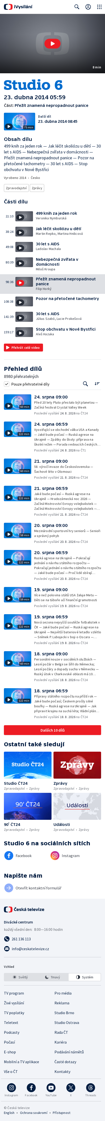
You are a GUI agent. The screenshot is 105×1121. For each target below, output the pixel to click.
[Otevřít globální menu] (99, 7)
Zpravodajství (16, 188)
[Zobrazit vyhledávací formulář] (77, 7)
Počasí (9, 1042)
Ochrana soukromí (33, 1112)
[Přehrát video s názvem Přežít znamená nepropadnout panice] (52, 44)
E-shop (10, 1051)
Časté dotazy (65, 1061)
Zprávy (37, 188)
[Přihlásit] (88, 7)
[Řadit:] (97, 383)
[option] (20, 977)
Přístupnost (61, 1112)
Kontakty (62, 1071)
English (9, 1112)
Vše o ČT (11, 1071)
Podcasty (11, 1032)
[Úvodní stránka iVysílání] (18, 7)
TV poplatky (14, 1012)
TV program (14, 993)
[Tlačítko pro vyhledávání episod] (86, 383)
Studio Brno (64, 1012)
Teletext (11, 1022)
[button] (52, 43)
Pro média (63, 993)
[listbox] (52, 977)
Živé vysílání (14, 1002)
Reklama (61, 1002)
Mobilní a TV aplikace (21, 1061)
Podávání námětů (69, 1051)
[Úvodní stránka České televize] (24, 909)
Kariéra (60, 1042)
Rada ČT (61, 1032)
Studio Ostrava (66, 1022)
